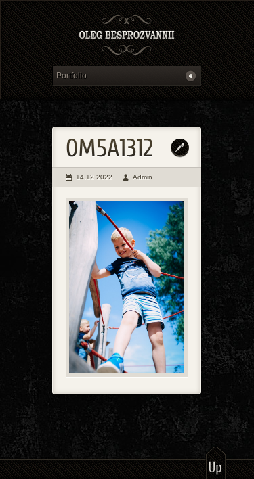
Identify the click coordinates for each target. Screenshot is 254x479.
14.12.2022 (94, 177)
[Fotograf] (127, 36)
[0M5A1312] (127, 288)
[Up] (216, 462)
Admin (142, 177)
